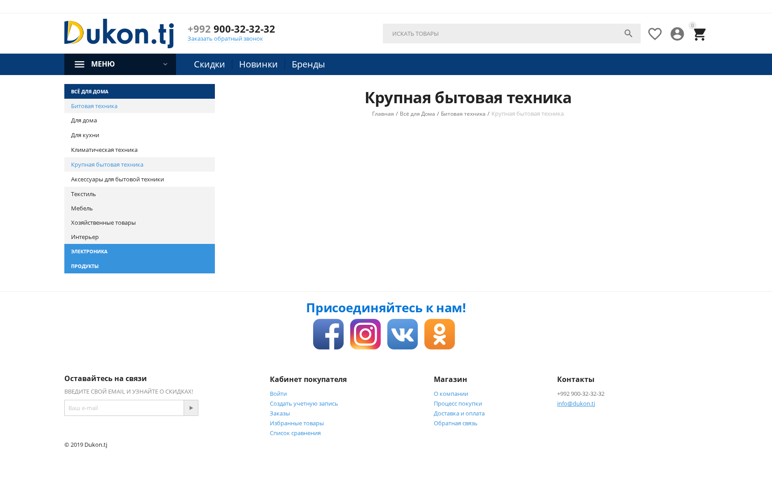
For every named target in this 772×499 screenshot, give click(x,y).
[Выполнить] (191, 407)
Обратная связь (456, 423)
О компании (451, 394)
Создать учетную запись (304, 403)
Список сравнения (295, 433)
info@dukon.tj (576, 403)
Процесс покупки (458, 403)
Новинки (258, 64)
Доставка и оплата (459, 413)
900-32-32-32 (231, 28)
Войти (278, 394)
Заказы (280, 413)
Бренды (308, 64)
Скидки (209, 64)
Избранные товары (297, 423)
